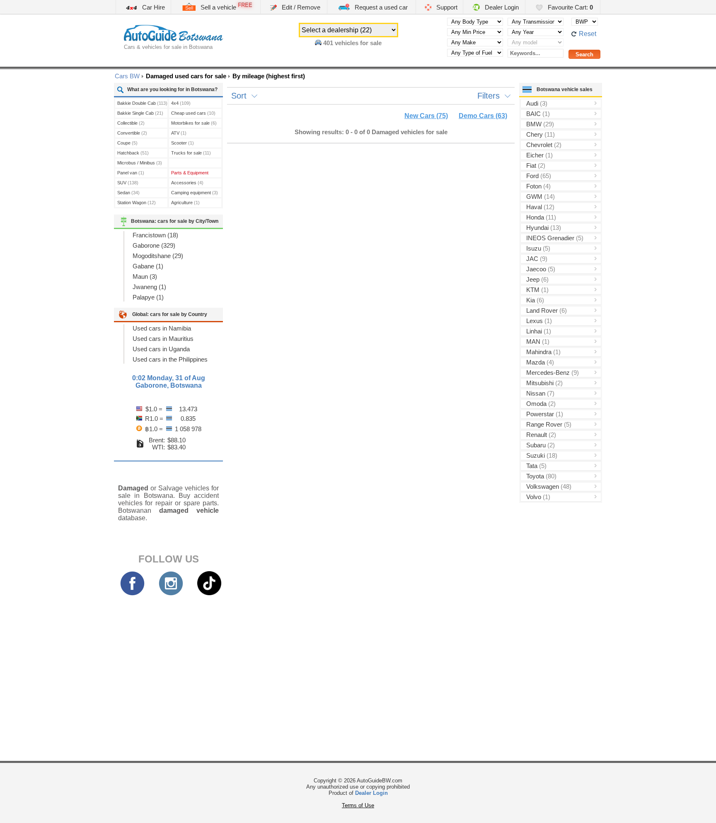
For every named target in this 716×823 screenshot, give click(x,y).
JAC (536, 258)
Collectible (131, 123)
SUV (127, 182)
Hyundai (543, 227)
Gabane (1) (148, 266)
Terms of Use (358, 805)
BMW (540, 124)
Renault (541, 434)
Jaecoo (540, 269)
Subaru (540, 445)
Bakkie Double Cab (142, 103)
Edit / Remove (300, 7)
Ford (538, 175)
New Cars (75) (426, 115)
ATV (178, 132)
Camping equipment (194, 192)
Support (446, 7)
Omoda (541, 403)
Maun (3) (145, 276)
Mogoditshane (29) (158, 255)
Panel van (130, 172)
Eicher (539, 155)
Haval (540, 206)
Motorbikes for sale (194, 123)
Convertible (132, 132)
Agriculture (185, 202)
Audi (536, 103)
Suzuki (541, 455)
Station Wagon (136, 202)
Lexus (539, 320)
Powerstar (544, 414)
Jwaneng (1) (149, 286)
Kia (535, 300)
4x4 (181, 103)
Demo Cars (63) (483, 115)
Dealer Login (501, 7)
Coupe (127, 142)
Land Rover (546, 310)
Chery (540, 134)
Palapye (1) (148, 297)
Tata (536, 465)
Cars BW (127, 76)
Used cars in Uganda (161, 348)
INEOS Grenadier (554, 237)
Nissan (540, 393)
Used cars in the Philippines (170, 359)
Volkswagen (548, 486)
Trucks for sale (191, 152)
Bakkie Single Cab (140, 113)
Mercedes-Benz (552, 372)
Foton (538, 186)
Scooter (182, 142)
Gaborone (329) (154, 245)
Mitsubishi (544, 382)
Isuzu (538, 248)
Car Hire (152, 7)
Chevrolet (543, 144)
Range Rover (548, 424)
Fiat (535, 165)
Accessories (187, 182)
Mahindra (543, 351)
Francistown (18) (155, 235)
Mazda (540, 362)
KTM (537, 289)
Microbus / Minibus (139, 162)
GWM (540, 196)
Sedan (128, 192)
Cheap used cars (193, 113)
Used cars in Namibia (162, 328)
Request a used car (380, 7)
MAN (537, 341)
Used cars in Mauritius (163, 338)
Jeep (537, 279)
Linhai (538, 331)
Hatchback (133, 152)
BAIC (538, 113)
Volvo (538, 496)
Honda (541, 217)
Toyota (541, 476)
